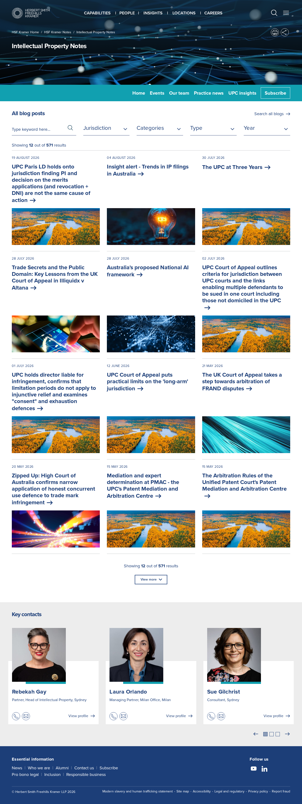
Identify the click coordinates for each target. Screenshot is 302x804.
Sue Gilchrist (223, 691)
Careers (213, 13)
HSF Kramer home (25, 32)
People (127, 13)
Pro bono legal (25, 774)
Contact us (84, 768)
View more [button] (149, 579)
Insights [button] (153, 13)
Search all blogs (269, 114)
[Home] (31, 13)
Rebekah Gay (29, 691)
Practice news (209, 93)
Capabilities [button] (97, 13)
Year (249, 128)
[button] (274, 13)
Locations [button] (184, 13)
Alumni (62, 768)
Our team (179, 93)
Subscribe (275, 93)
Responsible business (86, 774)
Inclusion (52, 774)
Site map (182, 791)
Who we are (39, 768)
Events (157, 93)
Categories (150, 128)
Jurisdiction (97, 128)
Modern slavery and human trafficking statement (137, 791)
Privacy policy (258, 791)
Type (196, 128)
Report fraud (281, 791)
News (17, 768)
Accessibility (202, 791)
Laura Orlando (128, 691)
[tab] (265, 734)
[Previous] (256, 734)
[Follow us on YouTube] (254, 769)
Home (138, 93)
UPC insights (242, 93)
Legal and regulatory (229, 791)
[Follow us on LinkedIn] (264, 769)
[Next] (287, 734)
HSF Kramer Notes (57, 32)
